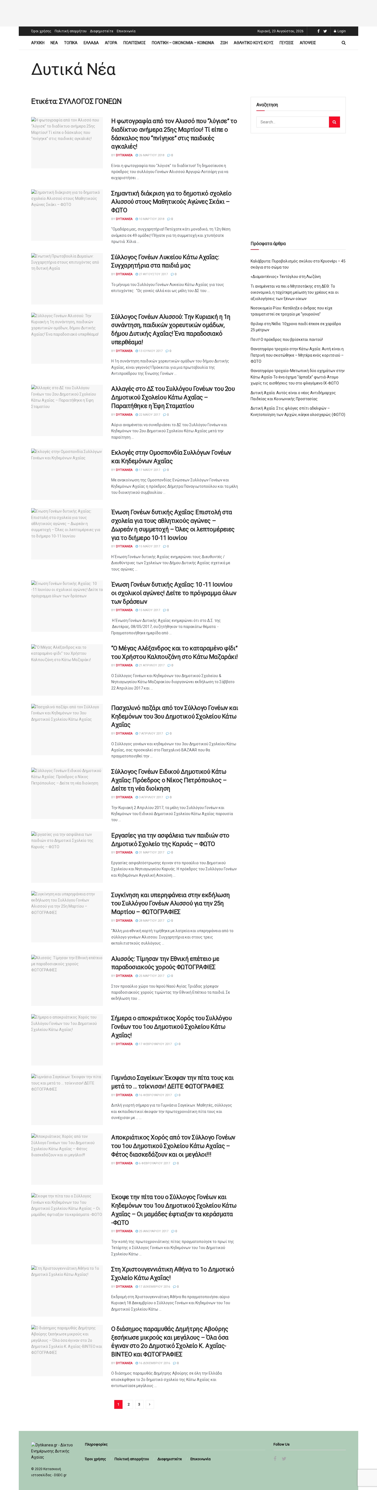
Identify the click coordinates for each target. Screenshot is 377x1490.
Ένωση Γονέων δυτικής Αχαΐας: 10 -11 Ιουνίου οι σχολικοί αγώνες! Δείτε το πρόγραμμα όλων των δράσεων (173, 593)
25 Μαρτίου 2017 (151, 976)
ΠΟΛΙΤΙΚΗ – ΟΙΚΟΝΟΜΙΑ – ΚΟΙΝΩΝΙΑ (183, 43)
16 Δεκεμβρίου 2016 (154, 1363)
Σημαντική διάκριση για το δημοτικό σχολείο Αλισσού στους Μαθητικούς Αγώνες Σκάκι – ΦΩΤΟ (171, 202)
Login (341, 31)
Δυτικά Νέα (73, 69)
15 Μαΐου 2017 (149, 546)
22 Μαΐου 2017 (149, 415)
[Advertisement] (188, 12)
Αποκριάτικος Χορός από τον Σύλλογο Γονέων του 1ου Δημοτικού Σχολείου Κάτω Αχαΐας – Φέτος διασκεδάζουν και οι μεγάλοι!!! (173, 1146)
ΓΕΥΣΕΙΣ (287, 43)
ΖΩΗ (224, 43)
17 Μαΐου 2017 (149, 470)
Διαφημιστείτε (101, 31)
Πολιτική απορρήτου (71, 31)
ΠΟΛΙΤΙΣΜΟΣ (134, 43)
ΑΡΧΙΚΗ (37, 43)
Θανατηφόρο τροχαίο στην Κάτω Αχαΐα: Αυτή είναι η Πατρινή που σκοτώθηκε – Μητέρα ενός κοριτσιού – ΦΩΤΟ (297, 355)
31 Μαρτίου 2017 (151, 852)
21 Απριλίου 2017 (151, 665)
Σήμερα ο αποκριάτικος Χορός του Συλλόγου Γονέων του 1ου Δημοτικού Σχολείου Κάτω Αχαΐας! (171, 1027)
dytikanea (124, 155)
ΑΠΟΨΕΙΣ (308, 43)
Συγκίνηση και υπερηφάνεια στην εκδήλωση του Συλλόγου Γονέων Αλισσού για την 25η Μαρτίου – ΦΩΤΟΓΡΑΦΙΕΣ (170, 904)
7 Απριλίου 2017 (150, 733)
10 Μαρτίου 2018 (151, 219)
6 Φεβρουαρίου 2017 (154, 1163)
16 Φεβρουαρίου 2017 (155, 1095)
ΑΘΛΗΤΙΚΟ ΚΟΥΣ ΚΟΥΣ (254, 43)
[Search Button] (334, 122)
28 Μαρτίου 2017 (151, 920)
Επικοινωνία (126, 31)
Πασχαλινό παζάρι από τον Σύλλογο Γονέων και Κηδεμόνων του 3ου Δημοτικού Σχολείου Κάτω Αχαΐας (174, 716)
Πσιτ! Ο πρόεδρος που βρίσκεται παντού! (287, 339)
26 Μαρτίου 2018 (151, 155)
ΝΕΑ (54, 43)
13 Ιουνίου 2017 (150, 351)
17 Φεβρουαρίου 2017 (155, 1044)
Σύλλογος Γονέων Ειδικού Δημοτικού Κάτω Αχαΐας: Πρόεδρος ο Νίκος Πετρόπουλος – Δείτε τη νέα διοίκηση (169, 780)
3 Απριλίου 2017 (150, 797)
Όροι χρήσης (41, 31)
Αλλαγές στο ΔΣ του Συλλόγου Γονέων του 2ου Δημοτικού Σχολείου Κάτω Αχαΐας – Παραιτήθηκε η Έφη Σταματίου (173, 397)
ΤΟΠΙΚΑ (71, 43)
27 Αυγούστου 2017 (153, 274)
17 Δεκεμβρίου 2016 (154, 1286)
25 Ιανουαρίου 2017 (153, 1231)
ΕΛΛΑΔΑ (91, 43)
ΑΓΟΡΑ (111, 43)
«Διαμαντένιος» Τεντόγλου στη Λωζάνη (286, 276)
